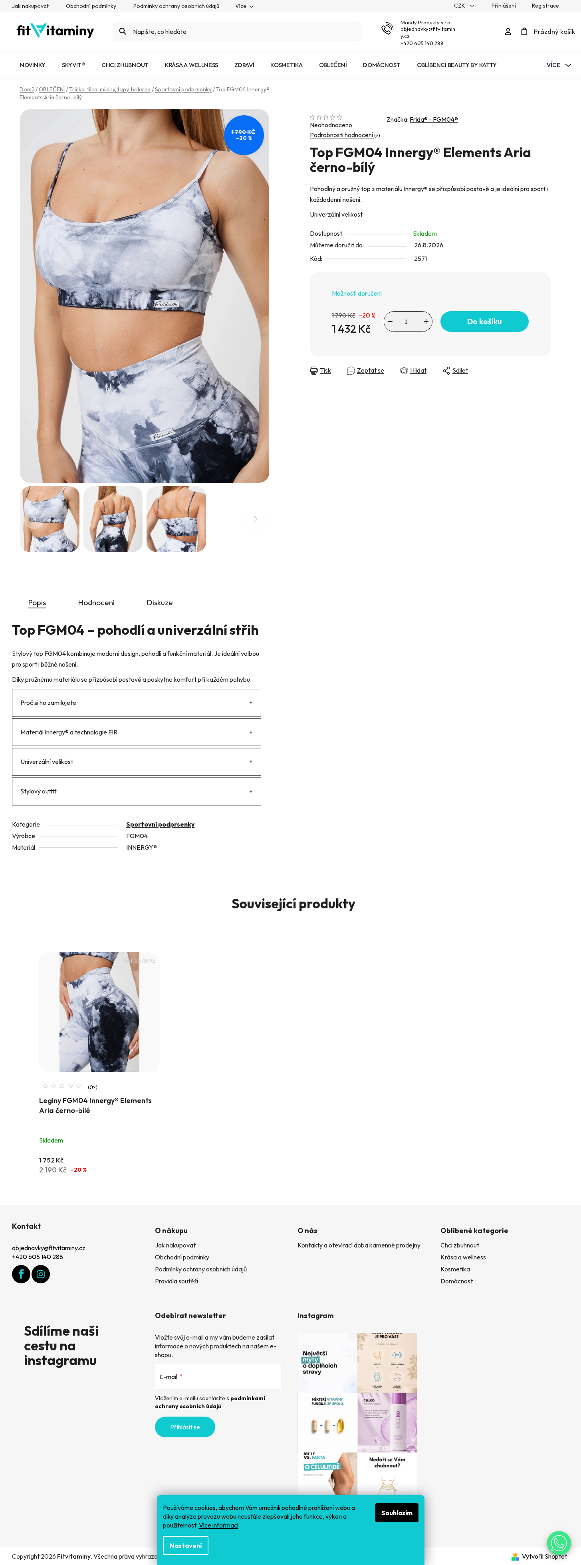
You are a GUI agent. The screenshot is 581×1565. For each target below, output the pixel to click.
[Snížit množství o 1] (390, 322)
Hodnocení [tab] (96, 602)
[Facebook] (21, 1274)
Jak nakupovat (30, 6)
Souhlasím (396, 1513)
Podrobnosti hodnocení (342, 135)
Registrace (545, 5)
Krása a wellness (463, 1257)
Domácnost (456, 1281)
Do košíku (484, 321)
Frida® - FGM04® (434, 119)
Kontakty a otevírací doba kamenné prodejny (358, 1245)
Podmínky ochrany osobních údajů (176, 6)
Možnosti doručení (357, 293)
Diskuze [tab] (160, 602)
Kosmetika (455, 1269)
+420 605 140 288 (422, 43)
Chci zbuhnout (459, 1245)
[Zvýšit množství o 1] (426, 322)
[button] (559, 1543)
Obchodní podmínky (91, 6)
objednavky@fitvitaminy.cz (48, 1248)
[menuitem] (33, 65)
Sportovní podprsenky (160, 824)
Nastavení (186, 1545)
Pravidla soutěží (176, 1281)
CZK (460, 5)
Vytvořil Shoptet (544, 1556)
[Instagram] (41, 1274)
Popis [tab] (37, 602)
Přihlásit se (185, 1427)
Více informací (218, 1525)
